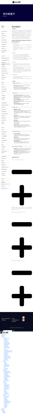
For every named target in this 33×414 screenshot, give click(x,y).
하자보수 (5, 383)
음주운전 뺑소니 (6, 344)
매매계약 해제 (6, 379)
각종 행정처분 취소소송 (7, 401)
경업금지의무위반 (7, 384)
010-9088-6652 (14, 321)
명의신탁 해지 (6, 377)
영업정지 (5, 398)
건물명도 (5, 378)
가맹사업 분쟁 (6, 400)
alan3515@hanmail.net (4, 188)
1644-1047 (2, 186)
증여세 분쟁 (6, 369)
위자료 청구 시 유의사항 (16, 131)
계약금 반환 (6, 373)
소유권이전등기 (6, 374)
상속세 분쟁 (6, 368)
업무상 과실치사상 (7, 338)
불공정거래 (6, 399)
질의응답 (4, 412)
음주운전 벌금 (6, 345)
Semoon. (22, 327)
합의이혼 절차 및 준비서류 (8, 350)
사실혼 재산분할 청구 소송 (8, 351)
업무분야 (2, 336)
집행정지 (5, 404)
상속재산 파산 (6, 364)
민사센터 (4, 381)
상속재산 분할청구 (7, 365)
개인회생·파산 (6, 405)
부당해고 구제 (6, 397)
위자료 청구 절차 (15, 107)
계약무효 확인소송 (7, 394)
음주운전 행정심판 (7, 402)
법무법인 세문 (3, 334)
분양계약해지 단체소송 (7, 372)
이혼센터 (5, 348)
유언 (5, 367)
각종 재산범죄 (6, 340)
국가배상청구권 (6, 403)
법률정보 (4, 411)
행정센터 (4, 395)
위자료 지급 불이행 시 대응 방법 (17, 146)
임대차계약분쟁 (6, 375)
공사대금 (5, 382)
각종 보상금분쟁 (6, 396)
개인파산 (5, 407)
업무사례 (2, 408)
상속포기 (5, 363)
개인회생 (5, 406)
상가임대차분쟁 (6, 380)
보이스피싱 (6, 341)
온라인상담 (3, 409)
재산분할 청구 (6, 352)
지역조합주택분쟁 (7, 371)
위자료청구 (6, 353)
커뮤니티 (2, 410)
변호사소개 (3, 335)
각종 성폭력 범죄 (6, 342)
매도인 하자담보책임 (7, 376)
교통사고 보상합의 (7, 343)
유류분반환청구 (6, 366)
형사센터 (4, 337)
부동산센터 (4, 370)
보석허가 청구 (6, 346)
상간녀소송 (6, 349)
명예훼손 (5, 339)
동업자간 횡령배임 (7, 347)
